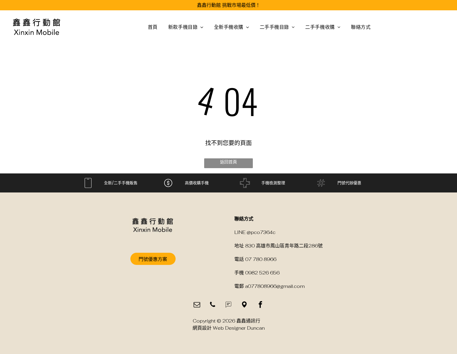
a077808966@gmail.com (275, 286)
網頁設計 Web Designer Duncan (229, 328)
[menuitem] (153, 27)
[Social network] (229, 305)
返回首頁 (228, 162)
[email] (197, 305)
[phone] (213, 305)
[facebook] (260, 305)
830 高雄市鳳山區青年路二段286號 (284, 246)
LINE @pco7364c (255, 232)
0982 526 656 (262, 273)
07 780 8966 (260, 259)
